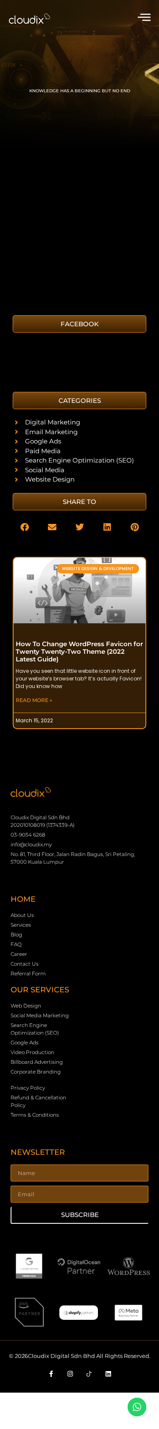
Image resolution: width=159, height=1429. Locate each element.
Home (23, 899)
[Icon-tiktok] (89, 1373)
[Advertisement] (79, 227)
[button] (79, 400)
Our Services (40, 989)
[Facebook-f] (51, 1373)
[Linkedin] (108, 1373)
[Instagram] (70, 1373)
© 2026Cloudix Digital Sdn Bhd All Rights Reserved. (80, 1355)
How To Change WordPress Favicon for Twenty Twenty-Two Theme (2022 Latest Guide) (79, 651)
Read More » (34, 700)
